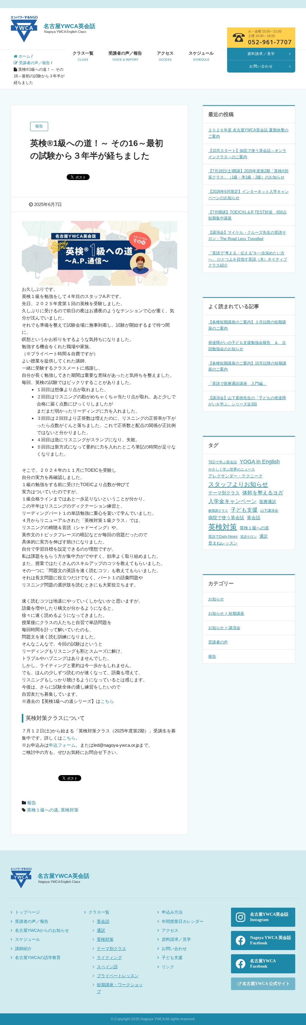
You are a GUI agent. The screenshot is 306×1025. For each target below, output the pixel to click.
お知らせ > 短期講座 (226, 613)
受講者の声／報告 (125, 56)
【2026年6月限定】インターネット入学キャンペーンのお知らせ (248, 194)
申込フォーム (62, 745)
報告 (31, 802)
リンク (168, 966)
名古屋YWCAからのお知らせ (42, 930)
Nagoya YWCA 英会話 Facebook (270, 940)
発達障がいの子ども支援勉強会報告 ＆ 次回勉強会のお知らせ (247, 345)
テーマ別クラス (224, 492)
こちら (107, 701)
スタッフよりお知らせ (238, 484)
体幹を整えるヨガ (262, 493)
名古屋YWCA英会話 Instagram (269, 917)
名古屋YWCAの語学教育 (38, 957)
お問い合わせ (174, 948)
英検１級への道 (42, 809)
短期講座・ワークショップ (120, 988)
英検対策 (70, 809)
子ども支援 (244, 510)
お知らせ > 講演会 (224, 628)
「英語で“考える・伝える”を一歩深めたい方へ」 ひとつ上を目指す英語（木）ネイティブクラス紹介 (247, 259)
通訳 (263, 536)
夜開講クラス (218, 510)
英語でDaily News (223, 536)
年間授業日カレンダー (183, 921)
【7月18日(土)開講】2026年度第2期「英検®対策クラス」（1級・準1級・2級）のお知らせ (248, 174)
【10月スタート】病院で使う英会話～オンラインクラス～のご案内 (247, 153)
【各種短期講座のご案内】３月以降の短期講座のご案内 (247, 325)
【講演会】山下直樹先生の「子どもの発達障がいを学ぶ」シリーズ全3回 (247, 401)
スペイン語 (107, 966)
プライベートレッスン (118, 975)
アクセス (165, 56)
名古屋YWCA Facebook (263, 964)
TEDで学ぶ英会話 (222, 462)
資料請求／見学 (176, 939)
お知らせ (216, 599)
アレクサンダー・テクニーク (235, 476)
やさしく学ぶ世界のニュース (231, 469)
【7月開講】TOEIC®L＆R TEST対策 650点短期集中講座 (247, 215)
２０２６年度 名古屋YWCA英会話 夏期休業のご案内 (248, 133)
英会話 (253, 517)
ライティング (109, 957)
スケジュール (201, 56)
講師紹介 (23, 948)
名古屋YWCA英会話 (69, 28)
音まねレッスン (223, 543)
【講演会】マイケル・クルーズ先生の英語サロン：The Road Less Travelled (247, 235)
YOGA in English (260, 462)
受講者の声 (218, 642)
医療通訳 (267, 502)
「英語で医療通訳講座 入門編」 (237, 383)
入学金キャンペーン (232, 501)
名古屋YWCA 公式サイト (266, 983)
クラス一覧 (83, 56)
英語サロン (248, 536)
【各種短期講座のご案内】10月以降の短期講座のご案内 (247, 366)
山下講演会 (269, 510)
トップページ (27, 912)
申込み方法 (172, 912)
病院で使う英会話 (226, 517)
